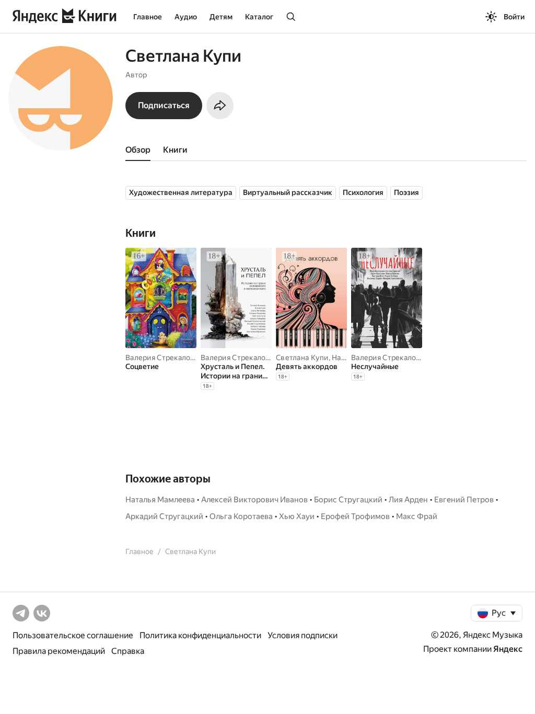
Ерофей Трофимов (355, 516)
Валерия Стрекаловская (167, 357)
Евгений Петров (464, 499)
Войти (514, 17)
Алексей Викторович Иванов (254, 499)
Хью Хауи (297, 516)
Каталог (259, 17)
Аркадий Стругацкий (164, 516)
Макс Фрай (416, 516)
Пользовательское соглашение (73, 635)
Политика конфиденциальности (200, 635)
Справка (127, 651)
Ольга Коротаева (241, 516)
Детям (221, 17)
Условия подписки (303, 635)
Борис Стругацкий (348, 499)
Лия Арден (408, 499)
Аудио (186, 17)
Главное (147, 17)
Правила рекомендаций (59, 651)
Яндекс (507, 649)
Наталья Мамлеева (160, 499)
